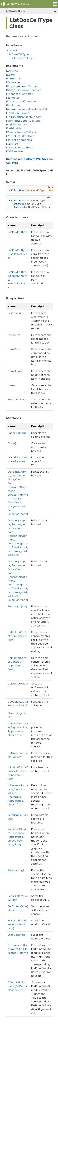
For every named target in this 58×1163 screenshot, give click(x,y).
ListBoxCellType (15, 11)
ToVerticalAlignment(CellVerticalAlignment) (18, 986)
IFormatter (13, 78)
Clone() (12, 443)
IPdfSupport (14, 105)
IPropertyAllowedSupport (22, 86)
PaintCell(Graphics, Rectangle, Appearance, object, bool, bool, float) (18, 837)
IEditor (10, 74)
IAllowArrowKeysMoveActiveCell (26, 109)
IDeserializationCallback (21, 132)
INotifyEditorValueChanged (24, 90)
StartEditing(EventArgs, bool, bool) (17, 924)
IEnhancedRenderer (19, 93)
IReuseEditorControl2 (20, 136)
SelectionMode (17, 399)
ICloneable (13, 82)
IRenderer (12, 97)
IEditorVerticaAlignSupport (23, 116)
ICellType (12, 70)
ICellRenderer (15, 151)
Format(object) (17, 606)
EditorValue (15, 313)
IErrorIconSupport (17, 113)
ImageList (14, 334)
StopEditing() (16, 934)
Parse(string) (16, 870)
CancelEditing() (17, 432)
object (13, 50)
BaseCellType (20, 54)
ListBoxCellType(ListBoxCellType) (18, 254)
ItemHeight (15, 371)
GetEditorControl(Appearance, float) (17, 636)
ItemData (14, 349)
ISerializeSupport (17, 124)
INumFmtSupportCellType (23, 120)
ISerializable (13, 128)
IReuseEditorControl (19, 139)
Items (11, 385)
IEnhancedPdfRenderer (21, 101)
